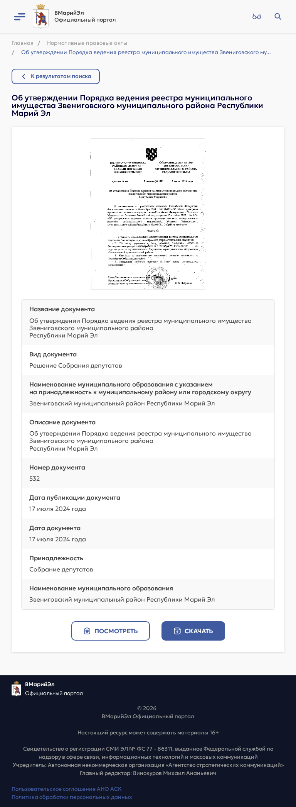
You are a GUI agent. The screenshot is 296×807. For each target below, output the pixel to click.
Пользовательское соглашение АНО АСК (67, 788)
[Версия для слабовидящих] (256, 16)
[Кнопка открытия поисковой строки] (277, 16)
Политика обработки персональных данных (72, 796)
